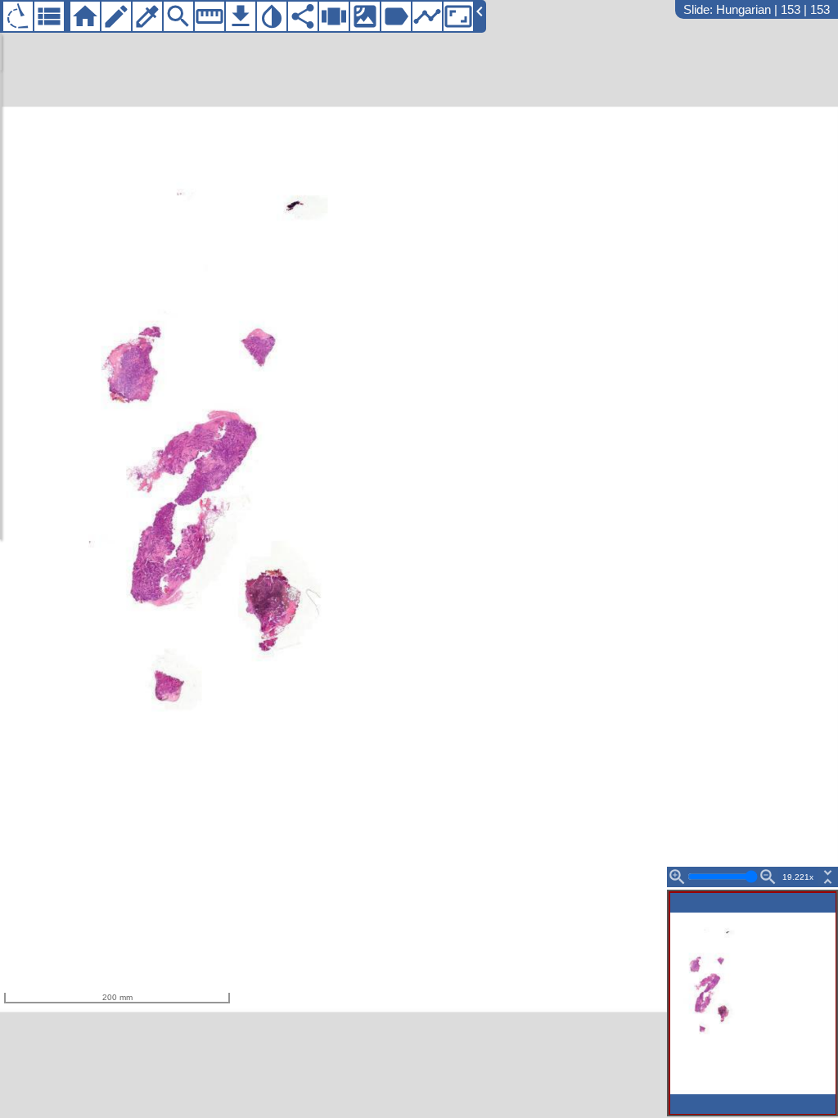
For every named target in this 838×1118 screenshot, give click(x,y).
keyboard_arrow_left (479, 11)
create (116, 16)
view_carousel (334, 16)
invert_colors (271, 16)
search (178, 16)
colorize (147, 16)
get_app (240, 16)
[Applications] (18, 16)
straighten (209, 16)
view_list (49, 16)
